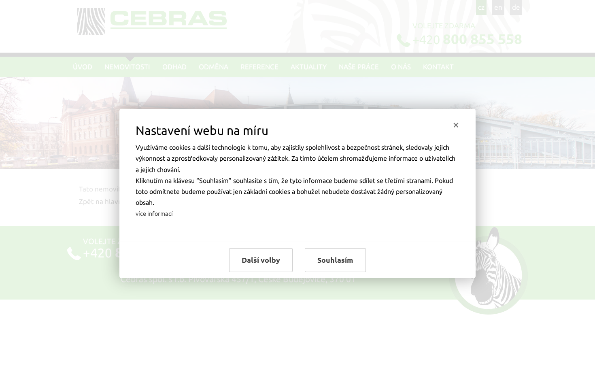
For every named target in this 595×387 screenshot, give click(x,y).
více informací (154, 214)
